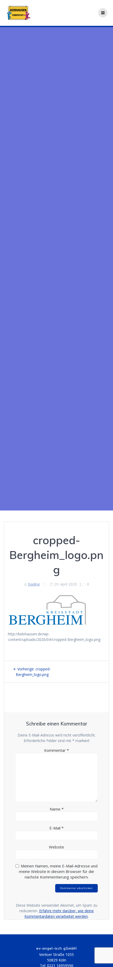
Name (57, 809)
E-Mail (56, 828)
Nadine (34, 584)
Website (56, 847)
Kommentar (56, 750)
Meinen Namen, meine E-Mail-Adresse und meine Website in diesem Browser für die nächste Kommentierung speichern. (58, 871)
